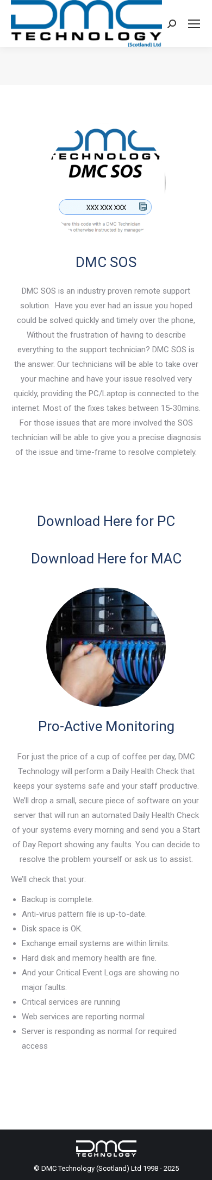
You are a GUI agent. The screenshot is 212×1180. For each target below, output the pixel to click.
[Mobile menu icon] (194, 24)
